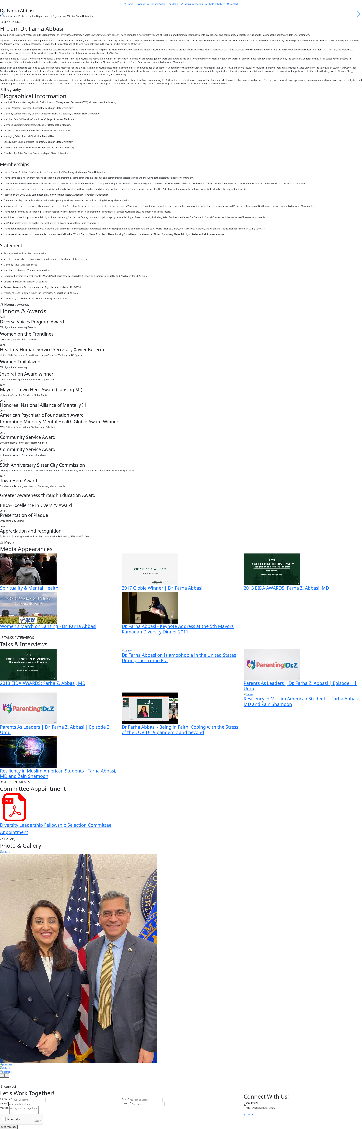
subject (126, 1103)
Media (174, 4)
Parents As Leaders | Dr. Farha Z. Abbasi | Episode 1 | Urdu (300, 686)
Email (125, 1099)
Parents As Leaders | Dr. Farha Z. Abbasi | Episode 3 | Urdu (56, 729)
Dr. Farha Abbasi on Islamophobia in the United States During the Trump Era (179, 657)
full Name (6, 1099)
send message (9, 1126)
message (5, 1107)
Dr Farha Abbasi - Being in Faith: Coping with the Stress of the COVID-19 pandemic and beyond (180, 729)
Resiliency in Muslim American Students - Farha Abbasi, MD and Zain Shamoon (302, 701)
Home (129, 4)
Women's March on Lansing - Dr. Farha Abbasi (48, 626)
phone (4, 1103)
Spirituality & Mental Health (29, 588)
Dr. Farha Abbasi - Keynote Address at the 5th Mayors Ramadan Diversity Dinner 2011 (178, 629)
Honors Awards (158, 4)
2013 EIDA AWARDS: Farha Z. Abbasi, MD (286, 588)
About (141, 4)
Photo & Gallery (216, 4)
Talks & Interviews (193, 4)
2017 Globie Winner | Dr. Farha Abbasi (162, 588)
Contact (233, 4)
